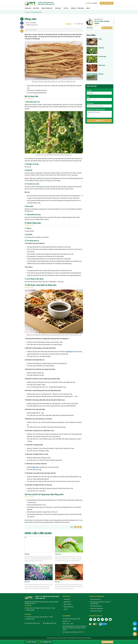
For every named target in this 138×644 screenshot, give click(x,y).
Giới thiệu (36, 8)
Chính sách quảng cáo (95, 606)
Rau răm (57, 582)
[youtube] (98, 619)
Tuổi (88, 97)
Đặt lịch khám (108, 27)
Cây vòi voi (58, 554)
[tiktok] (106, 619)
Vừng (100, 39)
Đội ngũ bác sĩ (67, 601)
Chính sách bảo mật (95, 599)
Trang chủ (28, 8)
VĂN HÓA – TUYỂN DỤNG (77, 8)
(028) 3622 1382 (45, 642)
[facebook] (90, 619)
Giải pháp (58, 8)
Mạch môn (35, 467)
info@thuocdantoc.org (50, 623)
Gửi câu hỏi (99, 120)
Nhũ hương (102, 65)
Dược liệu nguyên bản (36, 12)
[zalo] (94, 619)
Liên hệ (88, 8)
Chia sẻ (21, 23)
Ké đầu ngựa (102, 56)
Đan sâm (27, 582)
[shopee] (110, 619)
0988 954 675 (81, 632)
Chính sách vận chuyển (96, 611)
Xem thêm (89, 27)
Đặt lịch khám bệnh (68, 606)
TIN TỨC (65, 8)
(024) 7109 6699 (31, 642)
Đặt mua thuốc (67, 604)
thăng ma (70, 351)
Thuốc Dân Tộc (34, 25)
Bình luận (22, 26)
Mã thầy (101, 74)
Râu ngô (27, 554)
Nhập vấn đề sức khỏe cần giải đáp (96, 109)
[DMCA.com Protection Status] (93, 624)
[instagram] (102, 619)
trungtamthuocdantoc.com (33, 623)
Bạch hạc (101, 48)
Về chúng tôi (67, 599)
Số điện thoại (90, 103)
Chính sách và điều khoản (96, 608)
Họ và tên (89, 90)
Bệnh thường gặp (47, 8)
